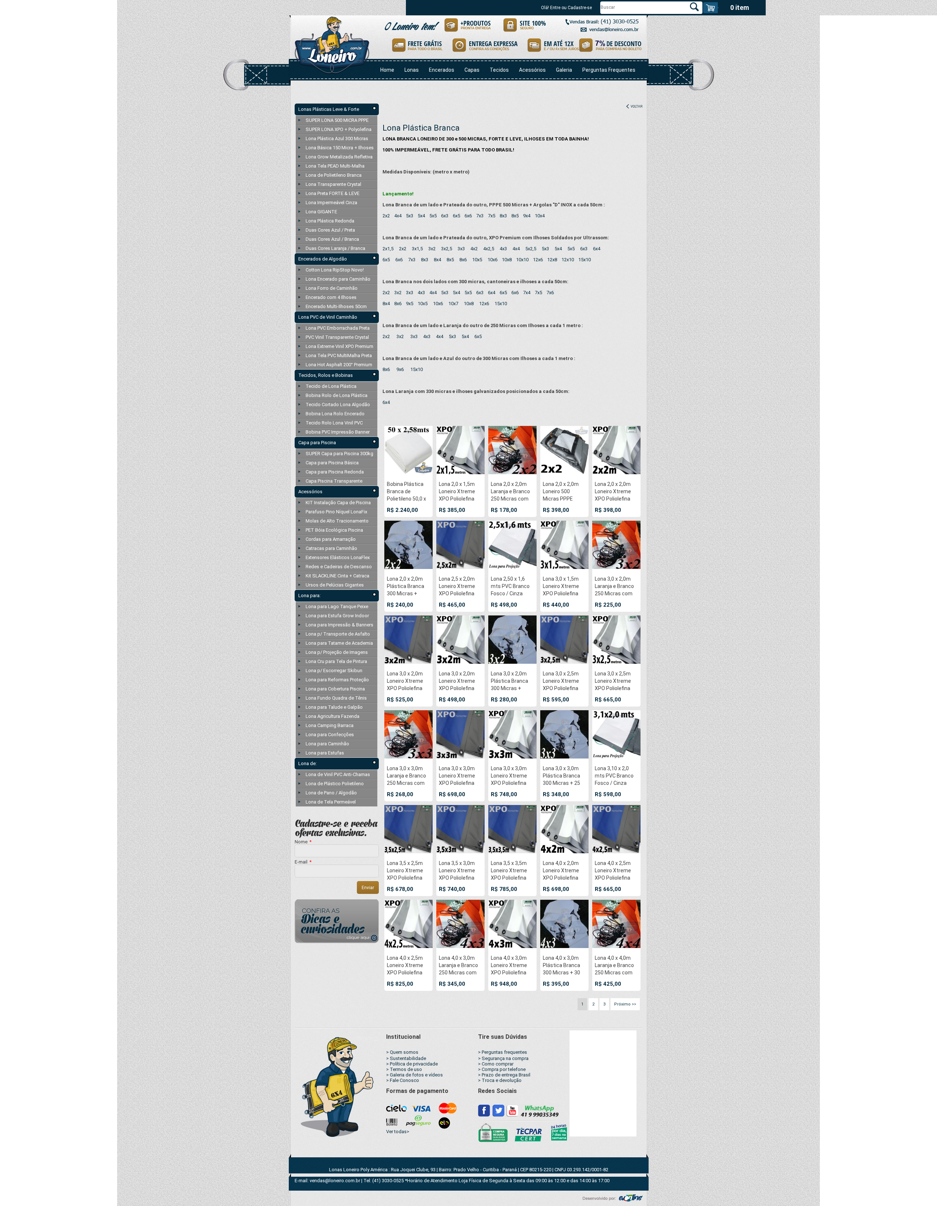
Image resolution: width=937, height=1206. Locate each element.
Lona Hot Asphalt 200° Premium (339, 364)
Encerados (441, 70)
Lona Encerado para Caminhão (338, 279)
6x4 (596, 248)
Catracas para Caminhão (331, 548)
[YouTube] (512, 1110)
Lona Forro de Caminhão (332, 288)
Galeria (564, 70)
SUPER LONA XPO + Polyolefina (339, 129)
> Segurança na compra (503, 1058)
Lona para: (309, 595)
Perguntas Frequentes (608, 70)
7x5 (491, 215)
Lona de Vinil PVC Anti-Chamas (338, 774)
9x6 (400, 369)
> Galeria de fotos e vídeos (414, 1075)
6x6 (468, 215)
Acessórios (532, 70)
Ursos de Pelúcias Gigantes (335, 585)
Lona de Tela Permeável (331, 802)
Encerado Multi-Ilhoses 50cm (336, 306)
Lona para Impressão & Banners (339, 625)
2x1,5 (387, 248)
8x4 (437, 259)
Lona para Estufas (325, 753)
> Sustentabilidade (406, 1058)
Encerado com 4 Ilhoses (331, 297)
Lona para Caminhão (327, 743)
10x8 (507, 259)
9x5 (409, 303)
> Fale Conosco (402, 1080)
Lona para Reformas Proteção (337, 679)
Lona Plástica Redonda (330, 221)
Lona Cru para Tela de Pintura (336, 661)
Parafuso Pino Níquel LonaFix (336, 511)
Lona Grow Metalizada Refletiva (339, 157)
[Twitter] (498, 1110)
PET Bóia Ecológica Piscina (334, 530)
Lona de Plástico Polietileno (335, 783)
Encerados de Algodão (322, 259)
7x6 (550, 292)
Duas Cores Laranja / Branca (335, 248)
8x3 (503, 215)
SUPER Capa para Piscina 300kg (339, 453)
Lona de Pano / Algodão (331, 792)
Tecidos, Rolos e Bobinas (325, 375)
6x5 (456, 215)
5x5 (433, 215)
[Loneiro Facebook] (484, 1110)
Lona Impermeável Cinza (331, 202)
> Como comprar (496, 1064)
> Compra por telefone (502, 1069)
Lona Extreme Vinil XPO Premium (339, 346)
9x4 (526, 215)
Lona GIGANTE (321, 211)
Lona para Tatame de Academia (339, 643)
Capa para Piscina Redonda (335, 472)
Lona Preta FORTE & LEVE (332, 193)
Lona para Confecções (330, 734)
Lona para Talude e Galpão (334, 707)
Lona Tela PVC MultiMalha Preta (339, 355)
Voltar (636, 106)
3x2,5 (446, 248)
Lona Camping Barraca (330, 725)
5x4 (421, 215)
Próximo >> (625, 1004)
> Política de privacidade (412, 1064)
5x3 (409, 215)
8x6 (463, 259)
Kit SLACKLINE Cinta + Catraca (337, 575)
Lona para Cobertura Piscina (335, 689)
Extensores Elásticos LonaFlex (338, 557)
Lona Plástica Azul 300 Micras (337, 138)
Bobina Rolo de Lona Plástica (336, 395)
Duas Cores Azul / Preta (330, 230)
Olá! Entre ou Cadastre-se (566, 7)
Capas (471, 70)
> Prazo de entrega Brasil (504, 1075)
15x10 (584, 259)
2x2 (386, 215)
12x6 (538, 259)
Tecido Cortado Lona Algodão (338, 404)
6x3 (444, 215)
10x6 (492, 259)
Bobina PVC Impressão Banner (338, 432)
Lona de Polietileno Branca (334, 175)
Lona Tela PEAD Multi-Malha (335, 166)
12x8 (552, 259)
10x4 (540, 215)
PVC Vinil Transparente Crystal (337, 337)
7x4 (526, 292)
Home (387, 70)
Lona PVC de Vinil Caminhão (327, 317)
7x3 (480, 215)
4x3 (503, 248)
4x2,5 (488, 248)
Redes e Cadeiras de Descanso (339, 566)
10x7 (453, 303)
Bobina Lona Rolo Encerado (335, 413)
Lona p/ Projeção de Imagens (337, 652)
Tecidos (499, 70)
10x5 (477, 259)
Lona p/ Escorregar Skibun (334, 670)
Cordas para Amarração (331, 539)
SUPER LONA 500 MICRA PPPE (337, 120)
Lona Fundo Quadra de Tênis (336, 698)
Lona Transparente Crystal (333, 184)
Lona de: (307, 763)
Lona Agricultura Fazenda (332, 716)
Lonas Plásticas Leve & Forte (328, 109)
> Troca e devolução (500, 1080)
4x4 (398, 215)
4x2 (474, 248)
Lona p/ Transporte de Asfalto (338, 634)
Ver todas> (397, 1131)
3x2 (432, 248)
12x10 (567, 259)
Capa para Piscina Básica (332, 462)
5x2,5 (530, 248)
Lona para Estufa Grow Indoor (337, 615)
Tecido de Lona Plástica (331, 386)
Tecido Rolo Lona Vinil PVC (334, 423)
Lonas (411, 70)
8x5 (515, 215)
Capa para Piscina (317, 442)
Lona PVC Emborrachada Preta (338, 328)
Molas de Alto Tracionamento (337, 521)
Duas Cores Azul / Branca (332, 239)
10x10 (522, 259)
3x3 (461, 248)
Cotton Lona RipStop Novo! (335, 270)
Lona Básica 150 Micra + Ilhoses (340, 147)
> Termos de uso (404, 1069)
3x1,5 (417, 248)
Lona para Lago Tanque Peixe (337, 606)
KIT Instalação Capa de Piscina (338, 502)
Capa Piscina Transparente (334, 481)
